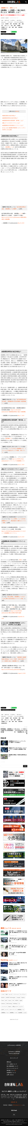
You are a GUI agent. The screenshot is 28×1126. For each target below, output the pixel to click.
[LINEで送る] (14, 31)
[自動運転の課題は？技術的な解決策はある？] (4, 756)
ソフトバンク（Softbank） (19, 22)
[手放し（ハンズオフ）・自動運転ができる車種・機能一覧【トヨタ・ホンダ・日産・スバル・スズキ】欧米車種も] (4, 971)
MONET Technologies (10, 997)
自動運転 (18, 25)
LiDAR (2, 1009)
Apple (21, 1000)
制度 (11, 23)
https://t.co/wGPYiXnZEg (7, 669)
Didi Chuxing (9, 1003)
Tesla (2, 1000)
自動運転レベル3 (4, 27)
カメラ (6, 1009)
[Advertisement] (14, 84)
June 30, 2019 (21, 536)
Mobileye (15, 1003)
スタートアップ (13, 1009)
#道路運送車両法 (12, 411)
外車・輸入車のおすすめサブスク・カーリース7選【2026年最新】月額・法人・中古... (18, 947)
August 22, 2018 (21, 673)
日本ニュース (7, 25)
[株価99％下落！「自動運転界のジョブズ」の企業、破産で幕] (4, 985)
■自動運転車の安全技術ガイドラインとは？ (13, 125)
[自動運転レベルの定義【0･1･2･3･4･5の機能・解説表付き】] (4, 978)
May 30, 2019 (21, 223)
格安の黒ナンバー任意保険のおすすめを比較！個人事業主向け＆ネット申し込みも (18, 932)
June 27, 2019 (21, 464)
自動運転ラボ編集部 (5, 17)
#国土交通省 (11, 612)
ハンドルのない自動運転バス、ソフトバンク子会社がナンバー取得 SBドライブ (14, 450)
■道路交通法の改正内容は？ (9, 115)
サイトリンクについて (12, 1068)
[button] (26, 2)
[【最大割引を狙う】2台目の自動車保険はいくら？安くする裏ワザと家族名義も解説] (4, 939)
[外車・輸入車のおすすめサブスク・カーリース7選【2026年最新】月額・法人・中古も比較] (4, 947)
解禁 (13, 27)
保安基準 (6, 23)
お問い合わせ (10, 1074)
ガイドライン (19, 20)
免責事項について (11, 1072)
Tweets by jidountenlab (14, 1053)
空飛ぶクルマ (15, 1006)
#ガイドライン (13, 533)
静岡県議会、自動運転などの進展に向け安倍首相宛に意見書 (7, 730)
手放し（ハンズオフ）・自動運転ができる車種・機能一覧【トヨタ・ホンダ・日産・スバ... (18, 971)
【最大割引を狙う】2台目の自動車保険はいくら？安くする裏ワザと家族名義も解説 (18, 940)
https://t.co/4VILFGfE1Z (7, 217)
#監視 (19, 612)
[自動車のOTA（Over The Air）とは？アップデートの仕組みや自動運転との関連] (4, 749)
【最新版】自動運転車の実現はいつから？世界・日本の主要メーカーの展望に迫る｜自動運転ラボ (14, 659)
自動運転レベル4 (13, 1012)
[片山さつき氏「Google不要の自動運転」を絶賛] (4, 954)
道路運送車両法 (4, 28)
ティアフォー (23, 994)
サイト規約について (12, 1064)
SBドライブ (7, 20)
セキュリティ (3, 22)
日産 (6, 994)
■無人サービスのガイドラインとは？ (11, 123)
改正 (2, 25)
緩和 (15, 25)
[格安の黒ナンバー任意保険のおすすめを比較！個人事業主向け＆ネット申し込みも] (4, 932)
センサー (21, 1006)
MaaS (9, 1006)
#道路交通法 (23, 217)
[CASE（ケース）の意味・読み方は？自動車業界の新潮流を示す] (4, 964)
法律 (11, 25)
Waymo (23, 997)
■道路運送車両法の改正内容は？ (10, 118)
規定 (9, 27)
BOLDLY (3, 997)
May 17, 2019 (21, 415)
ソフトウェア (10, 22)
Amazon (3, 1003)
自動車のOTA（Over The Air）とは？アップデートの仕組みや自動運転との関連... (18, 749)
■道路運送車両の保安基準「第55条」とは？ (13, 120)
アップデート (12, 20)
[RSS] (14, 1114)
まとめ (2, 23)
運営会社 (9, 1062)
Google (18, 997)
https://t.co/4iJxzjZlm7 (16, 409)
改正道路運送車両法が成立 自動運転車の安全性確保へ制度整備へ (14, 401)
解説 (16, 27)
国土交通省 (15, 23)
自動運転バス (8, 438)
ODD (2, 20)
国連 (19, 23)
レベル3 (21, 213)
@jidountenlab (16, 217)
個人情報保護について (12, 1066)
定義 (22, 23)
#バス (23, 460)
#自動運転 (7, 219)
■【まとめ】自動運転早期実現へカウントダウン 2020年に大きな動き (14, 128)
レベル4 (13, 607)
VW (13, 1000)
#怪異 (16, 612)
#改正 (3, 219)
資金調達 (20, 1012)
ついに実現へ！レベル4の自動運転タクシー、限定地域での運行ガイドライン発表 (14, 520)
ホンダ (10, 994)
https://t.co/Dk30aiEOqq (7, 531)
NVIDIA (16, 1000)
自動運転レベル (9, 147)
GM (6, 1000)
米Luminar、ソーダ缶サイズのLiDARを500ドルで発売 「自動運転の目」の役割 (20, 731)
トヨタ (2, 994)
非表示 (17, 111)
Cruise (9, 1000)
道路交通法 (20, 27)
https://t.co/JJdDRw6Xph (18, 459)
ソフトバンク (16, 994)
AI (19, 1003)
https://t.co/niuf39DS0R (16, 610)
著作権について (11, 1070)
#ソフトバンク (12, 460)
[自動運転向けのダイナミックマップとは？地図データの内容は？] (4, 742)
